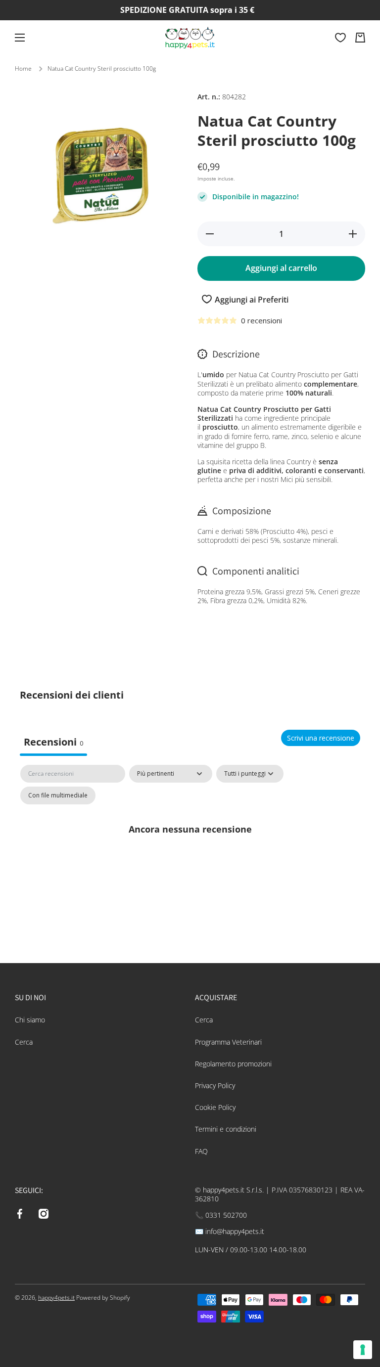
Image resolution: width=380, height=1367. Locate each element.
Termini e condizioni (225, 1129)
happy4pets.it (56, 1297)
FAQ (201, 1151)
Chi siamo (30, 1019)
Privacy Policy (215, 1085)
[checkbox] (57, 795)
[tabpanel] (190, 851)
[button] (360, 38)
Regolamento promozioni (233, 1063)
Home (23, 69)
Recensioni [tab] (53, 742)
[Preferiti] (340, 38)
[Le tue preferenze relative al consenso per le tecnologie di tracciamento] (362, 1349)
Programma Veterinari (228, 1042)
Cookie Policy (215, 1107)
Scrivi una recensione (320, 738)
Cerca (24, 1042)
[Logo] (190, 37)
